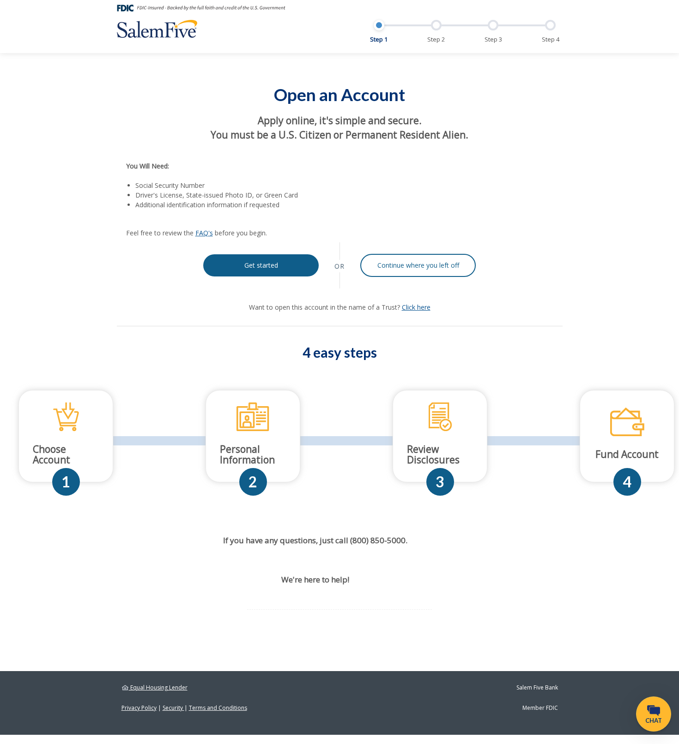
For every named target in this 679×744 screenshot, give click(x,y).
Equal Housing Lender (158, 687)
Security (173, 708)
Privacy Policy (139, 708)
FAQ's (204, 232)
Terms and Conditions (218, 708)
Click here (416, 307)
